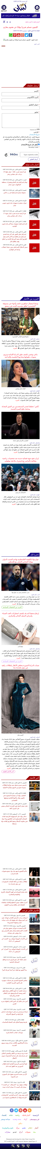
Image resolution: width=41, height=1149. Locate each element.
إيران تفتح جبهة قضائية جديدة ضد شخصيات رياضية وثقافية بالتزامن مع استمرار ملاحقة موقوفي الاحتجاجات (20, 460)
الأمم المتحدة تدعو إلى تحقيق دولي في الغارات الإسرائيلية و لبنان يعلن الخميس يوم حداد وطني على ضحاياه (14, 930)
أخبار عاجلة (28, 22)
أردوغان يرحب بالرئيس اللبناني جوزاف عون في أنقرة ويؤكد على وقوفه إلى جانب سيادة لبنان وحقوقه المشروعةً (14, 920)
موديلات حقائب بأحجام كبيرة (14, 1032)
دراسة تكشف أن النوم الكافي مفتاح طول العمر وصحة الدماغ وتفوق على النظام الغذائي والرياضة (14, 993)
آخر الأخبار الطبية (8, 771)
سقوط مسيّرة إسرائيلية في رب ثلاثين (14, 192)
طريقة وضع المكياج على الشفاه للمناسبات (14, 1022)
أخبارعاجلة (36, 22)
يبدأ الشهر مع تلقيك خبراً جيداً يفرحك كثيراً (14, 970)
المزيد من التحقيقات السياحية (12, 607)
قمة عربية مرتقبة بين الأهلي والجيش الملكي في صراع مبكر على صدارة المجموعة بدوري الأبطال (14, 1056)
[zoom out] (10, 22)
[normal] (7, 22)
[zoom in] (4, 22)
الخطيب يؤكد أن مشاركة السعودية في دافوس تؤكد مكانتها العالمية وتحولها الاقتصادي (14, 798)
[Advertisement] (20, 66)
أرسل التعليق (34, 159)
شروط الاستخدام (35, 134)
